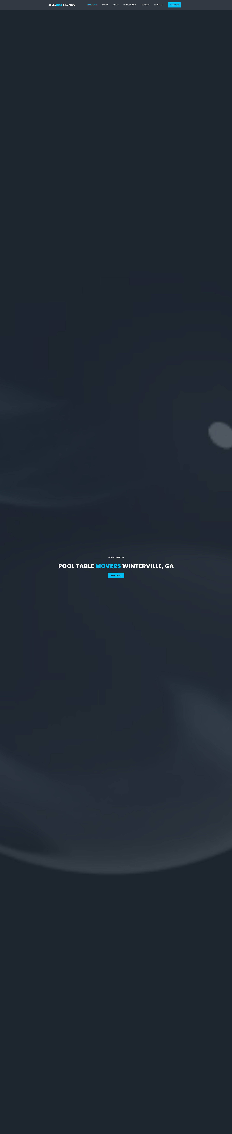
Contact (158, 5)
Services (145, 5)
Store (116, 5)
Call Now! (174, 5)
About (105, 5)
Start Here (92, 5)
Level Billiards (62, 5)
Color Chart (129, 5)
